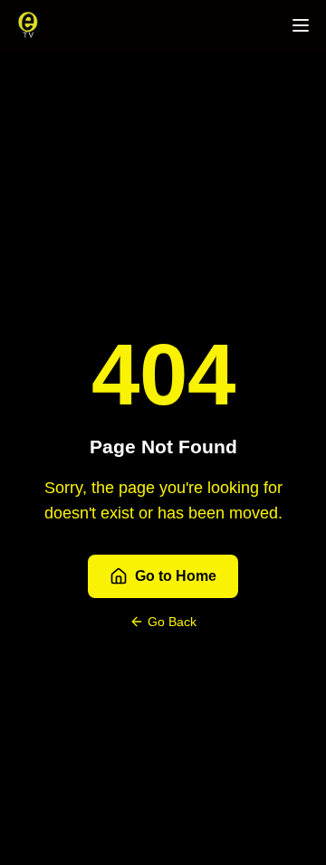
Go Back (172, 621)
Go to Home (175, 576)
